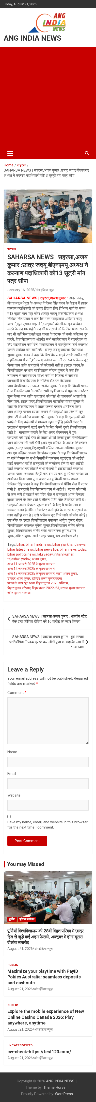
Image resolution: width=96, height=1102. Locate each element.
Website (13, 795)
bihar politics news (21, 554)
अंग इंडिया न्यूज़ (45, 290)
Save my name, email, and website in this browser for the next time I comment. (47, 825)
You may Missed (25, 864)
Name (12, 752)
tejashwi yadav (19, 559)
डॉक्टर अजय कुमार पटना (47, 578)
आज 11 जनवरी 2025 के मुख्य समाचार (31, 564)
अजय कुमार (39, 559)
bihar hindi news (38, 544)
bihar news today (73, 549)
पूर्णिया (12, 919)
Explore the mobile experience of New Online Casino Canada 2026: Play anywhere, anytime (45, 1017)
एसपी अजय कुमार (66, 573)
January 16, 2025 (20, 290)
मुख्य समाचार (77, 588)
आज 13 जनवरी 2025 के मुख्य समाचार (31, 573)
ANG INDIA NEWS (32, 38)
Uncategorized (19, 1045)
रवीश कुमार (14, 593)
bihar (20, 544)
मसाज (64, 588)
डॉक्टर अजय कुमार (18, 578)
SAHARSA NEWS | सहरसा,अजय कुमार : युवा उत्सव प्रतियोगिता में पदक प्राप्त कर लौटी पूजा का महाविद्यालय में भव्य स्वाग (46, 642)
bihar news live (46, 549)
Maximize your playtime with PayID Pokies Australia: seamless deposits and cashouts (44, 977)
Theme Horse (54, 1087)
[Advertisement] (48, 97)
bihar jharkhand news (69, 544)
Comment (16, 692)
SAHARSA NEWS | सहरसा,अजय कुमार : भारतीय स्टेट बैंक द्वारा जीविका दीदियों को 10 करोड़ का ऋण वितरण (49, 619)
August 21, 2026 (20, 949)
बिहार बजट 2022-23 (45, 588)
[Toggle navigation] (10, 153)
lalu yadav (45, 554)
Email (11, 773)
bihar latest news (20, 549)
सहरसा (11, 249)
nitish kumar (64, 554)
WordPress (64, 1094)
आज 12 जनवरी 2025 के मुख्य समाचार (31, 569)
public (12, 965)
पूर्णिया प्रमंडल (26, 919)
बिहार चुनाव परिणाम (19, 588)
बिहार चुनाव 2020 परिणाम (52, 583)
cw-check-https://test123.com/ (39, 1051)
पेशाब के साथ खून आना (21, 583)
